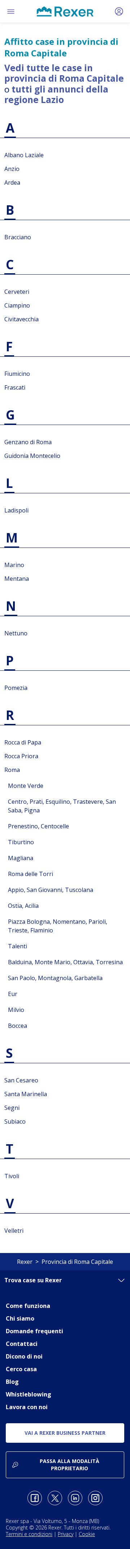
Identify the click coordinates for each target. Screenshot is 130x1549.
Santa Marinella (25, 1094)
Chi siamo (20, 1318)
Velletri (13, 1231)
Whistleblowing (28, 1394)
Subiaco (15, 1121)
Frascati (14, 387)
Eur (12, 994)
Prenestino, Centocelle (38, 826)
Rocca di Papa (22, 742)
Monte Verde (25, 786)
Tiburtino (21, 842)
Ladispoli (16, 510)
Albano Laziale (24, 155)
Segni (12, 1108)
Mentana (16, 579)
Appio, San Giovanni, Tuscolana (50, 890)
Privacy (65, 1534)
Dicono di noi (24, 1356)
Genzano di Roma (28, 442)
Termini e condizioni (29, 1534)
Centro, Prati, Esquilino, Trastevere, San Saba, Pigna (62, 806)
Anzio (12, 169)
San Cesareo (21, 1080)
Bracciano (17, 237)
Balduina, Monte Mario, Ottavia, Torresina (65, 962)
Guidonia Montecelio (32, 456)
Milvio (16, 1010)
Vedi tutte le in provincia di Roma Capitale (64, 73)
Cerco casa (21, 1369)
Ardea (12, 182)
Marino (14, 565)
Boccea (17, 1026)
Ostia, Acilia (23, 906)
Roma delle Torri (30, 874)
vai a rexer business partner (65, 1432)
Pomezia (15, 688)
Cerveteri (16, 292)
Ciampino (17, 305)
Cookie (87, 1534)
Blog (12, 1382)
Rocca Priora (21, 756)
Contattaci (22, 1344)
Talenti (17, 946)
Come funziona (28, 1306)
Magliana (20, 858)
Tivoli (11, 1176)
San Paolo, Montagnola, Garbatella (55, 978)
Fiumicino (17, 374)
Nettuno (15, 633)
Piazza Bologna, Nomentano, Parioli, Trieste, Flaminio (57, 926)
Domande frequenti (34, 1331)
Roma (12, 770)
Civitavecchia (21, 319)
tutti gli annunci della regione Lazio (56, 94)
